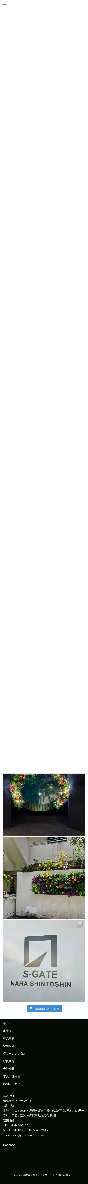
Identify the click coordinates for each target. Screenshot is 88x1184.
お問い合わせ (11, 1084)
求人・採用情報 (13, 1076)
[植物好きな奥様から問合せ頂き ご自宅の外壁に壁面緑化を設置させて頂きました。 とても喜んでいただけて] (44, 878)
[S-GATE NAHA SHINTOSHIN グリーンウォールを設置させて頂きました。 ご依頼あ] (44, 961)
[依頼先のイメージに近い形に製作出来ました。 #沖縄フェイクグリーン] (44, 795)
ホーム (7, 1023)
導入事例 (9, 1038)
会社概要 (9, 1068)
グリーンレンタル (14, 1053)
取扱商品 (9, 1061)
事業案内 (9, 1030)
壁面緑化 (9, 1046)
